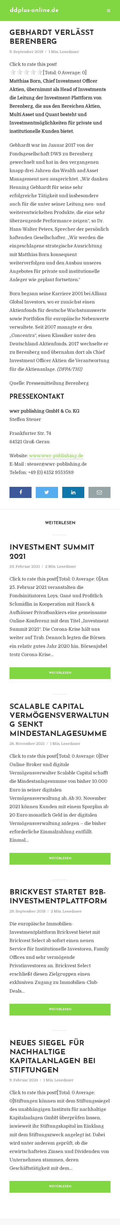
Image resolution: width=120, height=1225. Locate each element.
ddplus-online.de (34, 10)
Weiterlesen (60, 673)
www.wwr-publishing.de (56, 455)
